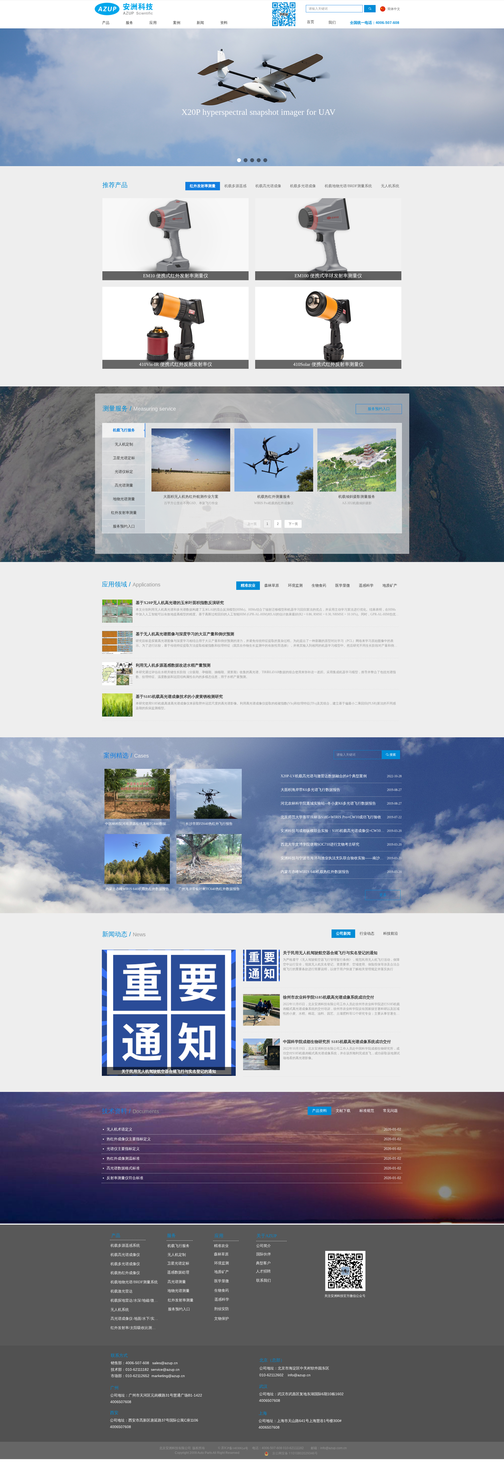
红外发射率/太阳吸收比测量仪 (135, 1328)
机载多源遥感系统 (125, 1246)
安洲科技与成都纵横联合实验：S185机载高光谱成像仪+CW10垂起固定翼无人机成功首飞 (333, 776)
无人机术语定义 (119, 1129)
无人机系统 (390, 186)
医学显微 (342, 585)
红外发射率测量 (203, 186)
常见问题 (390, 1111)
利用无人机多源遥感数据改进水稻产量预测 (173, 665)
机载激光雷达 (122, 1291)
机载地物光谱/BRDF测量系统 (348, 186)
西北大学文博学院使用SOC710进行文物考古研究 (320, 790)
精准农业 (248, 585)
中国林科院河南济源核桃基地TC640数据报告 (317, 844)
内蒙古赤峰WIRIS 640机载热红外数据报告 (315, 817)
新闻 (200, 23)
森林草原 (271, 585)
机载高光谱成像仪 (125, 1255)
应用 (153, 23)
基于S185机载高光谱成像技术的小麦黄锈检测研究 (179, 696)
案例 (176, 23)
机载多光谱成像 (303, 186)
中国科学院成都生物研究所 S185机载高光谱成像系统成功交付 (337, 1042)
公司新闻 (343, 934)
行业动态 (367, 934)
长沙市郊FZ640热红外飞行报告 (306, 858)
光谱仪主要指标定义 (123, 1149)
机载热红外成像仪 (125, 1273)
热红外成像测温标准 (123, 1159)
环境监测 (295, 585)
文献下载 (343, 1111)
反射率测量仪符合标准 (125, 1178)
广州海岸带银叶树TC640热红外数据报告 (313, 831)
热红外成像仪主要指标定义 (129, 1139)
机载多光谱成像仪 (125, 1264)
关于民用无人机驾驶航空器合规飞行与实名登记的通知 (330, 953)
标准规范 (366, 1111)
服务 (129, 23)
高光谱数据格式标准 (123, 1168)
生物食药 (319, 585)
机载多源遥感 (235, 186)
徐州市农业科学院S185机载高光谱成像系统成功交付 (328, 997)
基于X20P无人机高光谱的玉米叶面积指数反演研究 (180, 603)
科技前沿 (390, 934)
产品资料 (319, 1111)
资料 (224, 23)
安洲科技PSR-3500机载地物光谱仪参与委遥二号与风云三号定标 (332, 872)
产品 (105, 23)
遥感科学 (366, 585)
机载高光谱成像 (268, 186)
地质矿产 (389, 585)
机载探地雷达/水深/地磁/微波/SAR (136, 1300)
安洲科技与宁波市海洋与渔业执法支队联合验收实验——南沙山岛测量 (333, 803)
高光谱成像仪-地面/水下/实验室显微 (136, 1319)
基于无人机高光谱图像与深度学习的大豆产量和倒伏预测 (185, 634)
